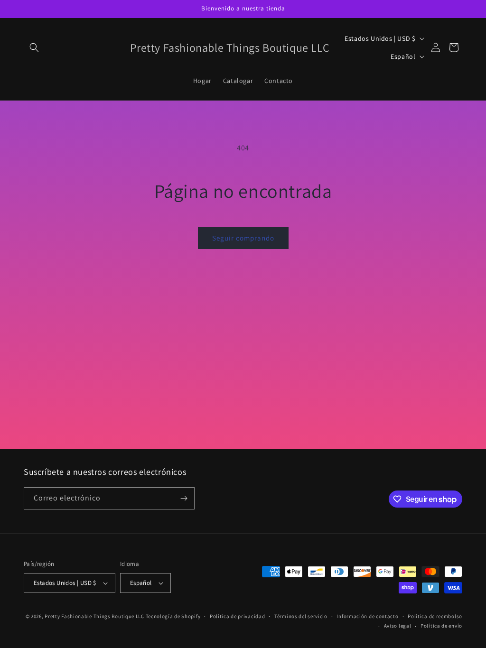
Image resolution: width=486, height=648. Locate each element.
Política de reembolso (435, 616)
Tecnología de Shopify (173, 616)
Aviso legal (397, 625)
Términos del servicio (300, 616)
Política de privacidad (237, 616)
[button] (34, 47)
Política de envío (441, 625)
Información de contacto (367, 616)
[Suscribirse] (183, 498)
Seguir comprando (243, 237)
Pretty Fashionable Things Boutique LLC (94, 616)
